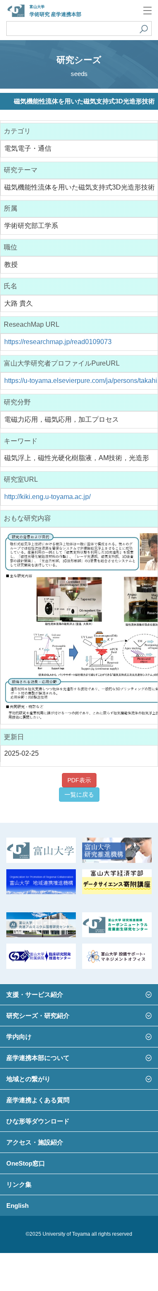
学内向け (19, 1036)
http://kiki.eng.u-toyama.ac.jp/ (47, 496)
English (17, 1205)
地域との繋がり (28, 1078)
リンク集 (19, 1184)
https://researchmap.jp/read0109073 (58, 341)
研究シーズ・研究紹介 (38, 1015)
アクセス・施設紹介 (34, 1142)
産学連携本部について (38, 1057)
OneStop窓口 (25, 1163)
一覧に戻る (79, 794)
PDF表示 (79, 780)
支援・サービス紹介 (34, 994)
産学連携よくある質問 (38, 1100)
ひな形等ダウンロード (38, 1121)
